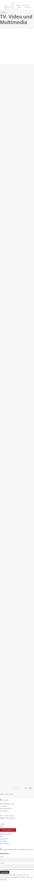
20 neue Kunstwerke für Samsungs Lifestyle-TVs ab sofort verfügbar (21, 781)
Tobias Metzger (16, 848)
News (21, 751)
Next (30, 788)
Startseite (23, 127)
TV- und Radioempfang (23, 360)
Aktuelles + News (14, 127)
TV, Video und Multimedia (17, 299)
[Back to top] (17, 889)
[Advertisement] (17, 46)
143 (25, 788)
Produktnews (24, 356)
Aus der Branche (25, 240)
